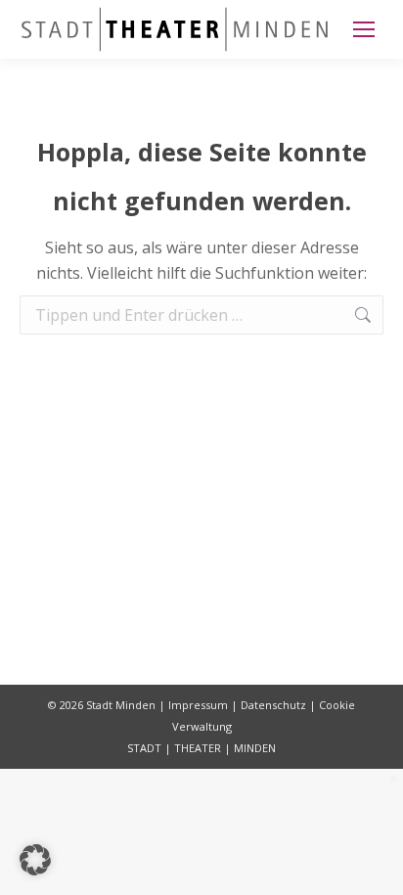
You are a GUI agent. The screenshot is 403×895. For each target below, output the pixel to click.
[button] (35, 860)
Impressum (198, 704)
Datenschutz (273, 704)
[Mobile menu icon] (363, 29)
